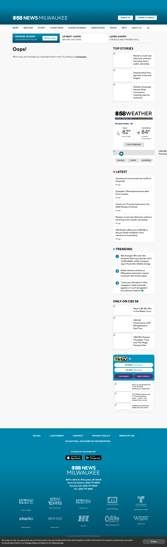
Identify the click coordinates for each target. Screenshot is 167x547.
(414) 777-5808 (92, 482)
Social (37, 436)
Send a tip (125, 18)
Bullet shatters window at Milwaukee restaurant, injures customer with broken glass (135, 273)
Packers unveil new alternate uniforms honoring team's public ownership (142, 59)
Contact (78, 436)
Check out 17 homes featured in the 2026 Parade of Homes (133, 205)
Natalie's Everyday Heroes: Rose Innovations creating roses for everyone (142, 92)
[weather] (118, 133)
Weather (28, 28)
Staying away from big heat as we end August (142, 75)
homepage (81, 56)
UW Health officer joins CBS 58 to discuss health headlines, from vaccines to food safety (132, 233)
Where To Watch (146, 18)
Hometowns (56, 28)
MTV (124, 28)
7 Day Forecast (134, 145)
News (15, 28)
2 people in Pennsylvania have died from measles (132, 192)
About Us (137, 28)
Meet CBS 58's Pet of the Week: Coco (142, 310)
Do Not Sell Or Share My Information (87, 441)
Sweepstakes (98, 28)
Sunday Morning (77, 28)
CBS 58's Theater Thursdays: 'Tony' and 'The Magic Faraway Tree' (141, 341)
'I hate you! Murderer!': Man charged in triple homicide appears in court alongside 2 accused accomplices (134, 286)
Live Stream (57, 436)
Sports (41, 28)
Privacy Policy (101, 436)
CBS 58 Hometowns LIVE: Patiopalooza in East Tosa (142, 324)
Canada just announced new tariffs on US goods (133, 180)
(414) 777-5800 (90, 486)
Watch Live (49, 38)
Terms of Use (126, 436)
